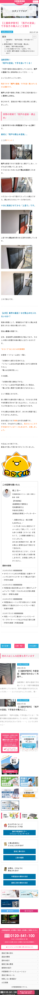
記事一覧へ (19, 646)
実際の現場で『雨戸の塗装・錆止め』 (17, 44)
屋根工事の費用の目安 (19, 883)
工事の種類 (19, 857)
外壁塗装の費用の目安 (19, 876)
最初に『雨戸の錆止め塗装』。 (16, 46)
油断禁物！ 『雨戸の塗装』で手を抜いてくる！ (20, 41)
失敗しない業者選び (9, 979)
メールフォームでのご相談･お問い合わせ (26, 992)
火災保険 (5, 982)
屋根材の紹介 (6, 968)
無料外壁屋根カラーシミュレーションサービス (19, 832)
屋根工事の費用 (7, 964)
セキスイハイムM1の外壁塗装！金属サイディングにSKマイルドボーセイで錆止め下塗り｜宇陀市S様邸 (19, 577)
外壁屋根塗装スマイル (19, 2)
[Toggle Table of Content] (33, 37)
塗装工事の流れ (19, 851)
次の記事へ (33, 646)
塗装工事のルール (8, 975)
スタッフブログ (7, 31)
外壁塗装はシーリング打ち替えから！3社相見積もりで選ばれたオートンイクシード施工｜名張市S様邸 (19, 605)
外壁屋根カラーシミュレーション (14, 971)
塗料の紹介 (6, 960)
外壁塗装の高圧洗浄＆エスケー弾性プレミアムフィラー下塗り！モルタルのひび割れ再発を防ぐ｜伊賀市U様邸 (19, 591)
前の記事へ (6, 646)
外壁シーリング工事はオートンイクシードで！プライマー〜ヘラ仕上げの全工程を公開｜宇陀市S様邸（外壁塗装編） (18, 620)
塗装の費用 (6, 957)
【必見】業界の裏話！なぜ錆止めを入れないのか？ (20, 52)
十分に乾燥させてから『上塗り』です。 (19, 49)
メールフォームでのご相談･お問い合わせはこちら (20, 947)
